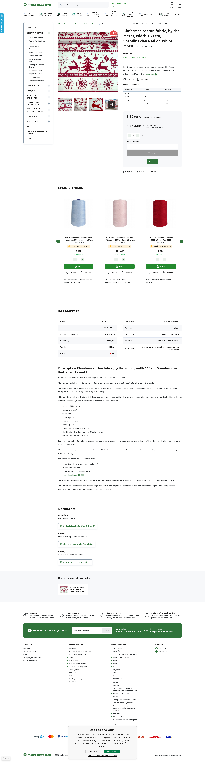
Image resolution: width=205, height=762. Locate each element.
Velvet (115, 682)
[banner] (38, 4)
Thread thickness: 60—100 (73, 475)
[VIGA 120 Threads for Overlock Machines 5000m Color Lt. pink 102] (120, 213)
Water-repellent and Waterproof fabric (125, 721)
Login (106, 630)
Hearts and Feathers (36, 81)
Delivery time (74, 670)
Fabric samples (33, 28)
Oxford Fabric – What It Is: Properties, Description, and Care (125, 689)
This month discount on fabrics (37, 132)
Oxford (115, 676)
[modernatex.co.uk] (59, 24)
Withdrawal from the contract (80, 651)
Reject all (93, 751)
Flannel (115, 667)
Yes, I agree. (111, 751)
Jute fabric (117, 713)
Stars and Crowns (35, 52)
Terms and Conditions (77, 654)
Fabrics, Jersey (33, 86)
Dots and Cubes (35, 77)
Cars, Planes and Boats (35, 60)
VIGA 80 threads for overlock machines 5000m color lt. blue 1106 (78, 239)
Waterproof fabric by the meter (35, 97)
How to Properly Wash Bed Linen (125, 654)
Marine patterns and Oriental (36, 66)
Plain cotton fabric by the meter (37, 42)
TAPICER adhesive (119, 679)
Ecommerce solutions (163, 755)
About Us (72, 673)
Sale (28, 127)
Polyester (116, 670)
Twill (114, 673)
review (115, 725)
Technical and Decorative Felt (33, 103)
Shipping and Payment (77, 663)
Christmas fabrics (91, 24)
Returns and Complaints (78, 667)
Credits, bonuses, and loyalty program (79, 680)
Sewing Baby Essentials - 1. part (124, 700)
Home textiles (32, 121)
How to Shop (73, 660)
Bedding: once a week (121, 657)
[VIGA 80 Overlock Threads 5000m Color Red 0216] (161, 213)
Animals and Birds (35, 70)
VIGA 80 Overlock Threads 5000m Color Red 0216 (161, 239)
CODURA (116, 685)
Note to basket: (133, 141)
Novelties (31, 139)
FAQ (70, 676)
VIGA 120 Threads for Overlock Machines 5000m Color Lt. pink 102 (119, 239)
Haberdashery (32, 116)
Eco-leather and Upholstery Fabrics (35, 110)
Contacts (72, 648)
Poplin (115, 663)
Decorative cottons (72, 24)
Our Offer (116, 651)
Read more (150, 74)
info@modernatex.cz (118, 6)
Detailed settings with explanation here (102, 756)
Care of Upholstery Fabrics (123, 703)
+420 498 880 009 (118, 3)
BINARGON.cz (177, 755)
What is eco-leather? (121, 693)
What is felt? (117, 697)
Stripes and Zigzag (35, 74)
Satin (115, 660)
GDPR (71, 657)
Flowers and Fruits (35, 56)
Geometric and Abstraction (34, 48)
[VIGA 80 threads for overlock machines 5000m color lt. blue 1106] (78, 213)
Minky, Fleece (32, 91)
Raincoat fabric (118, 716)
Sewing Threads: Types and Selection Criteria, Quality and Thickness (124, 708)
